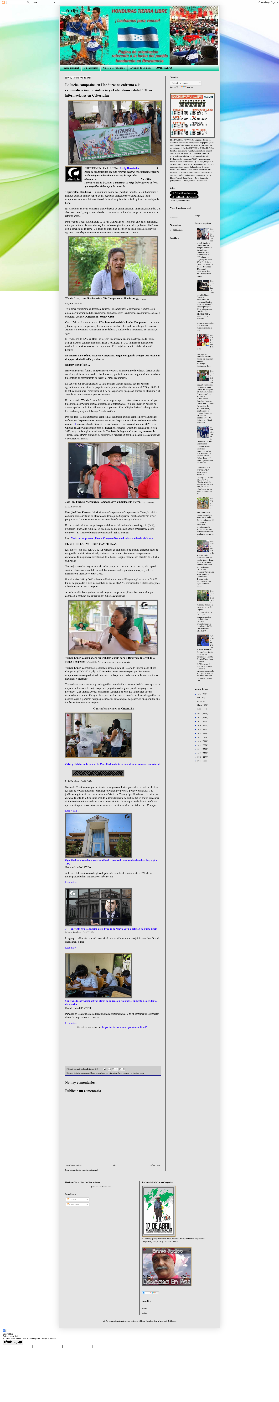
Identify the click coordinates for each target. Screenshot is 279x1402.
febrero (200, 705)
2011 (199, 760)
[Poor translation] (18, 1342)
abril (199, 697)
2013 (199, 753)
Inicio (115, 1165)
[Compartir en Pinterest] (123, 1069)
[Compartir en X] (116, 1069)
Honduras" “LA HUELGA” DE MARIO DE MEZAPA (203, 471)
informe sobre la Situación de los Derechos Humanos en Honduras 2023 (113, 424)
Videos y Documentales (114, 67)
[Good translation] (8, 1342)
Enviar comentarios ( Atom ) (87, 1169)
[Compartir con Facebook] (120, 1069)
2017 (199, 737)
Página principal (71, 67)
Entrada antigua (154, 1165)
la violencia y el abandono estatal (132, 1073)
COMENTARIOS (163, 67)
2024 (199, 694)
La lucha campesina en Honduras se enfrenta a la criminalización (97, 1073)
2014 (199, 749)
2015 (199, 745)
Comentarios (74, 1204)
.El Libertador (178, 230)
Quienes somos (91, 67)
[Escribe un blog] (113, 1069)
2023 (199, 713)
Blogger (173, 1320)
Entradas (72, 1199)
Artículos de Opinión (140, 67)
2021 (199, 721)
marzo (199, 701)
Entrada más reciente (74, 1165)
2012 (199, 757)
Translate (189, 87)
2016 (199, 741)
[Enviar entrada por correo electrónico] (104, 1069)
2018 (199, 733)
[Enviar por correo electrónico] (109, 1069)
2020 (199, 725)
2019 (199, 729)
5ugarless (149, 1320)
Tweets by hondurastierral (180, 200)
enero (199, 708)
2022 (199, 717)
